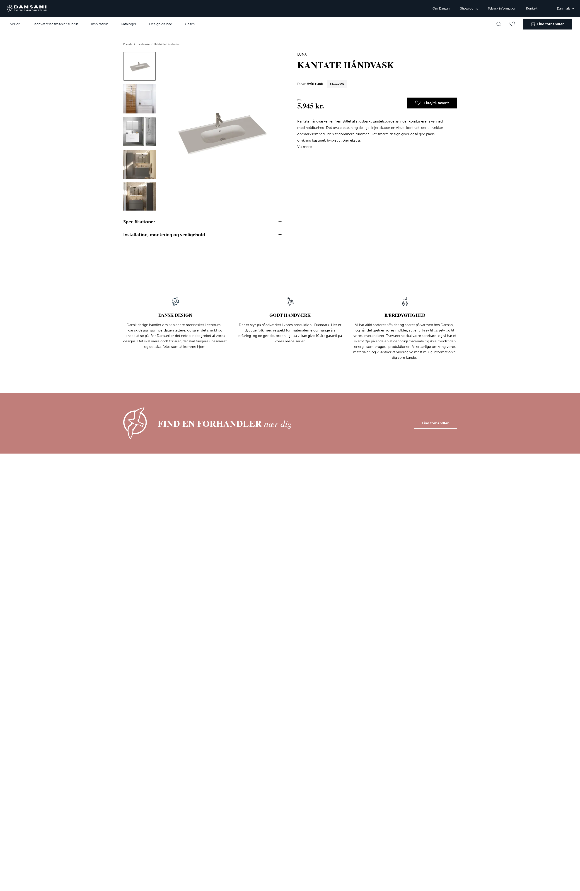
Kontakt (531, 8)
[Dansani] (26, 8)
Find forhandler (435, 423)
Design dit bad (160, 24)
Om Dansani (441, 8)
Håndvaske (143, 44)
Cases (190, 24)
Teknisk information (502, 8)
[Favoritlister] (512, 24)
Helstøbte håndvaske (166, 44)
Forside (128, 44)
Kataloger (128, 24)
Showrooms (469, 8)
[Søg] (498, 24)
